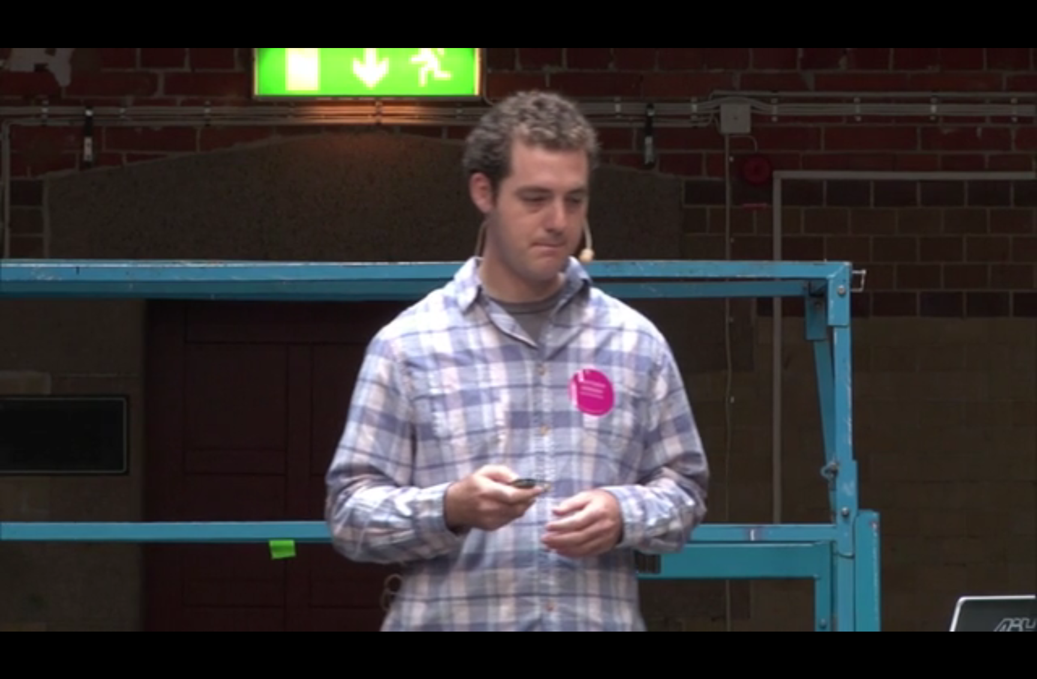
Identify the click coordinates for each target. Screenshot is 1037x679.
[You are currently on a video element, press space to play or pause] (518, 339)
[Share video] (1021, 16)
